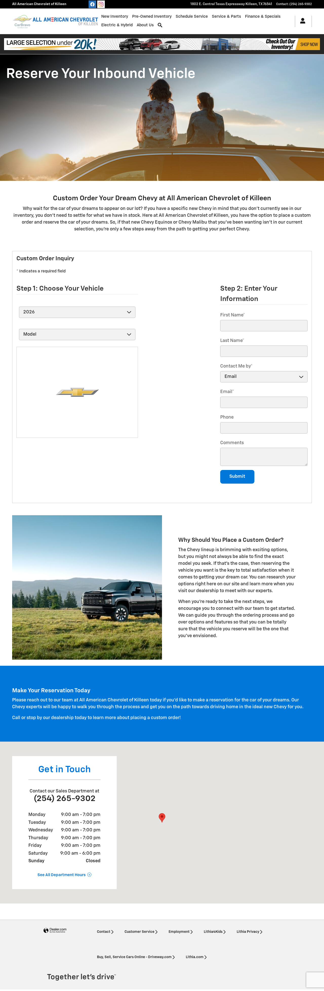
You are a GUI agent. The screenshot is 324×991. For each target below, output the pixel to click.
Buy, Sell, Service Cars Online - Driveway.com (134, 957)
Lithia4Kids (213, 932)
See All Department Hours (61, 875)
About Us (145, 25)
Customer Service (139, 932)
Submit (237, 476)
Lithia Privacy (248, 932)
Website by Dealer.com (55, 930)
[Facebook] (92, 4)
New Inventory (114, 16)
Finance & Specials (262, 16)
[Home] (22, 21)
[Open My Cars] (301, 21)
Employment (179, 932)
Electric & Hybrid (117, 25)
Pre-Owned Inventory (152, 16)
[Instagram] (101, 4)
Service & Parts (226, 16)
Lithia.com (195, 957)
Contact (103, 932)
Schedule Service (192, 16)
